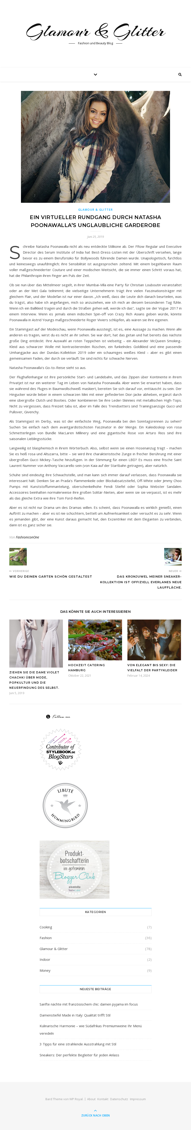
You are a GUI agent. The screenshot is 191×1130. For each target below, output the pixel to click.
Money (45, 970)
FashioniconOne (27, 537)
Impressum (138, 1099)
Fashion (46, 937)
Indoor (45, 959)
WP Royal (76, 1099)
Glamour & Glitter (95, 30)
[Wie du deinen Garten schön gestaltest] (18, 556)
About (91, 1099)
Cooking (46, 927)
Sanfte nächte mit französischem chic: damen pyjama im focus (89, 1004)
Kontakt (102, 1099)
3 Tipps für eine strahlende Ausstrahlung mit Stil (78, 1044)
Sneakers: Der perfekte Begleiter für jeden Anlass (79, 1055)
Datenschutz (119, 1099)
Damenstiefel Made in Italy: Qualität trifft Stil (75, 1015)
